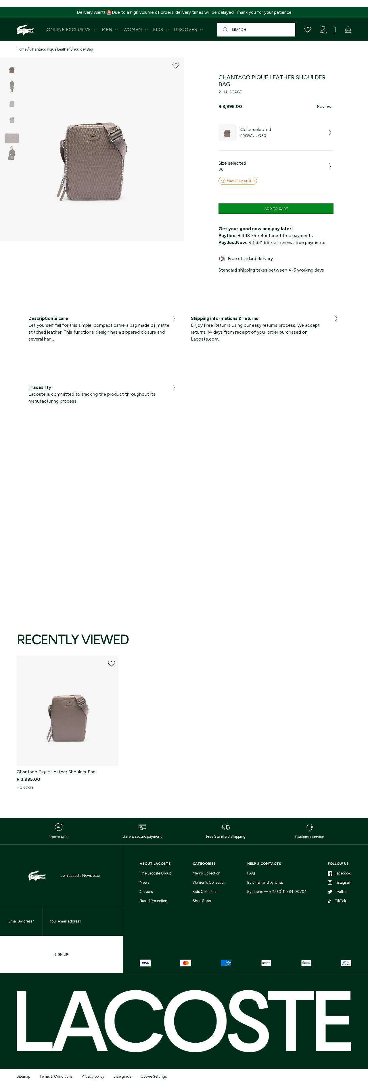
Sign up (61, 954)
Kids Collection (205, 891)
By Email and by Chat (265, 882)
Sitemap (23, 1076)
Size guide (122, 1076)
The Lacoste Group (155, 873)
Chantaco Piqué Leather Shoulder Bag (61, 49)
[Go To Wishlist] (307, 29)
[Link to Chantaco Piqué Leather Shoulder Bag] (67, 711)
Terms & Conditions (55, 1076)
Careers (146, 891)
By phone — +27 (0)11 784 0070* (276, 891)
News (144, 882)
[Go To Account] (323, 29)
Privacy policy (93, 1076)
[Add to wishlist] (175, 65)
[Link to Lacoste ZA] (25, 29)
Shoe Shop (202, 901)
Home (21, 49)
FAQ (251, 873)
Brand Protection (153, 901)
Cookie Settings (154, 1076)
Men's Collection (207, 873)
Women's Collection (209, 882)
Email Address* (21, 921)
